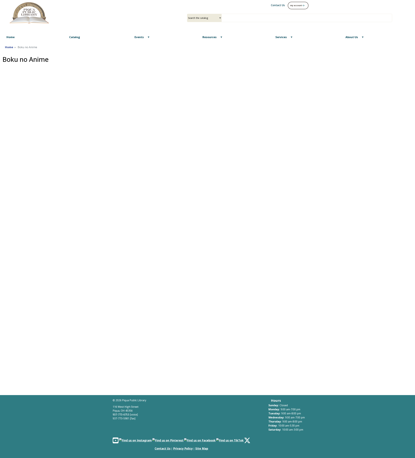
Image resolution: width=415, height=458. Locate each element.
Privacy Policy (183, 448)
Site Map (201, 448)
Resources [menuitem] (207, 38)
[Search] (391, 18)
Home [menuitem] (10, 37)
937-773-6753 (121, 414)
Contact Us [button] (278, 5)
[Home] (29, 13)
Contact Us (162, 448)
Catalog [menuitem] (74, 37)
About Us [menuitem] (349, 38)
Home (9, 47)
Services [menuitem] (279, 38)
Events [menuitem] (137, 38)
